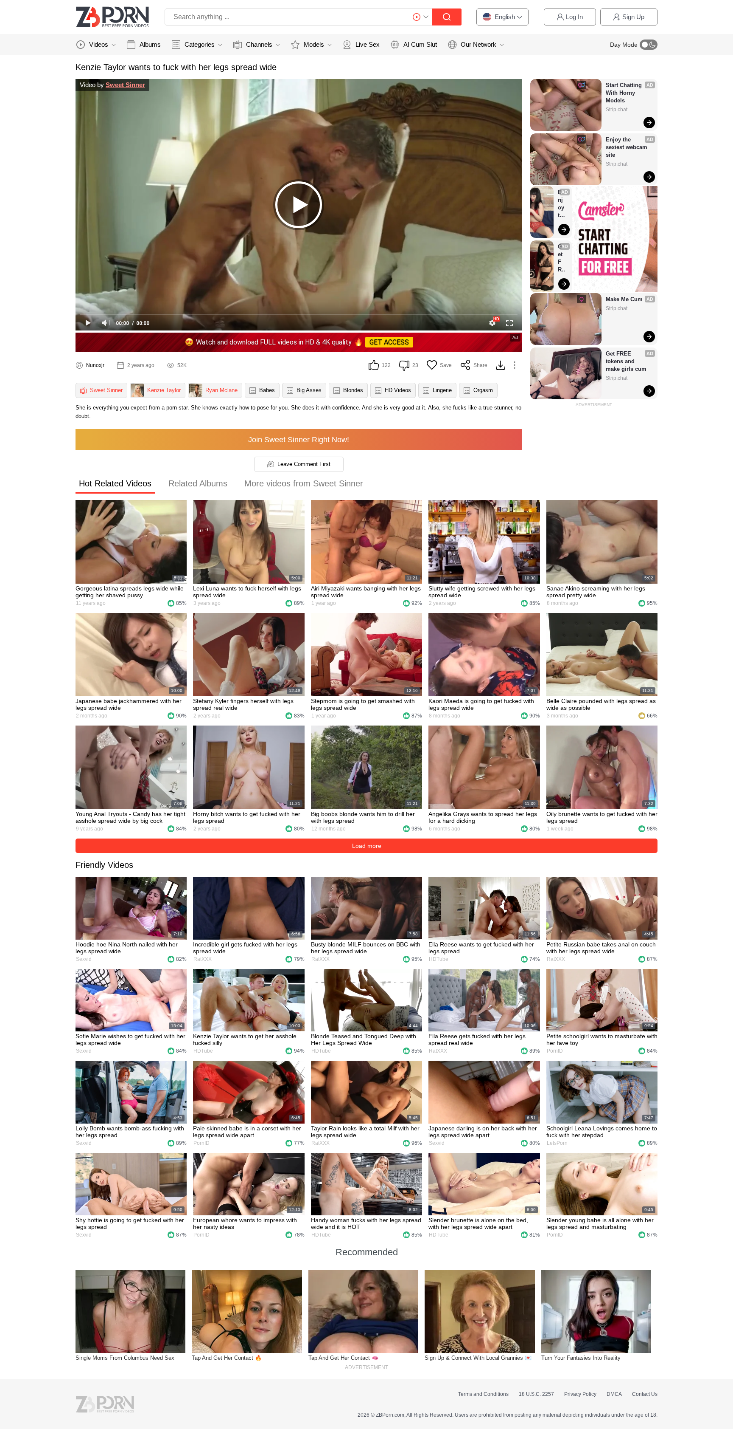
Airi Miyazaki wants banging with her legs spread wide (366, 592)
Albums (150, 44)
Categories (200, 44)
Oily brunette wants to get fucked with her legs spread (601, 817)
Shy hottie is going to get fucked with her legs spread (130, 1223)
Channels (259, 44)
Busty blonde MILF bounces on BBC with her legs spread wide (365, 948)
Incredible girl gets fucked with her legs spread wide (245, 948)
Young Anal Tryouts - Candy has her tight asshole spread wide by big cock (130, 817)
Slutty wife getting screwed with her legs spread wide (481, 592)
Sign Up (633, 16)
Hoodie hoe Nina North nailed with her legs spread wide (127, 948)
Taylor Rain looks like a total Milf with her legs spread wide (365, 1131)
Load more (366, 845)
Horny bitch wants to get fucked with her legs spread (246, 817)
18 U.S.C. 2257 (536, 1394)
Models (314, 44)
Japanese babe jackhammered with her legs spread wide (129, 704)
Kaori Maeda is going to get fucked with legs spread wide (481, 704)
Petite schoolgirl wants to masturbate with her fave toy (601, 1039)
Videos (98, 44)
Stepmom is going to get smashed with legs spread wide (363, 704)
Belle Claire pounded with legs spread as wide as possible (601, 704)
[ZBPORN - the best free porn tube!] (112, 17)
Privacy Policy (580, 1394)
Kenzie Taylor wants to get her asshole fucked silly (245, 1039)
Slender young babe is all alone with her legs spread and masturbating (600, 1223)
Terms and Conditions (483, 1394)
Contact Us (644, 1394)
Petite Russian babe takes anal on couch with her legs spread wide (601, 948)
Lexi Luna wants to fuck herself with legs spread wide (247, 592)
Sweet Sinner (125, 84)
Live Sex (367, 44)
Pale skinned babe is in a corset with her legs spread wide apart (247, 1131)
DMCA (614, 1394)
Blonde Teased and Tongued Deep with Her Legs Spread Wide (363, 1039)
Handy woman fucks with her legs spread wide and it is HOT (366, 1223)
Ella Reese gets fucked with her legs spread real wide (477, 1039)
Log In (574, 16)
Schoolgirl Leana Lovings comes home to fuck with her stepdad (601, 1131)
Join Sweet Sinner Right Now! (298, 439)
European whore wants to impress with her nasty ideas (245, 1223)
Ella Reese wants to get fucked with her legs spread (481, 948)
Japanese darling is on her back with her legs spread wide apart (482, 1131)
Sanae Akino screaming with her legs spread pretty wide (595, 592)
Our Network (478, 44)
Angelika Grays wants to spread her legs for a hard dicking (482, 817)
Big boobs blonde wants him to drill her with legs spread (363, 817)
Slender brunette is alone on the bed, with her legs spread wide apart (478, 1223)
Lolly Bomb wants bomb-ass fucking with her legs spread (130, 1131)
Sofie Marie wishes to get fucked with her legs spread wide (130, 1039)
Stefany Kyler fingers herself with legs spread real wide (243, 704)
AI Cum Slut (420, 44)
